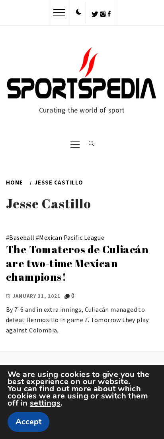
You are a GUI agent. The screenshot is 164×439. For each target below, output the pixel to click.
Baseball (21, 237)
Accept (28, 421)
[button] (79, 12)
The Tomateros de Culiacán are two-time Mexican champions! (77, 263)
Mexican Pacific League (71, 237)
